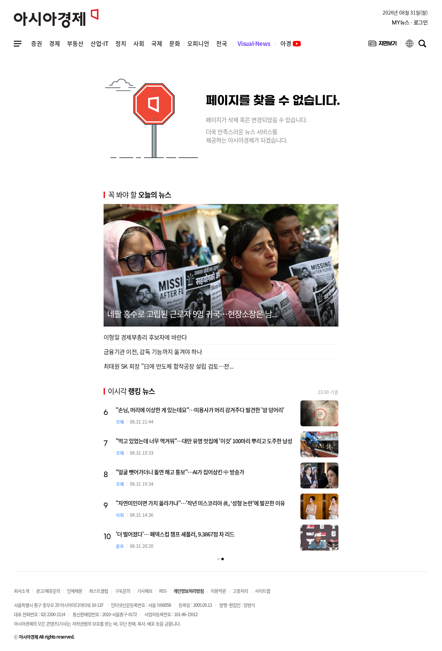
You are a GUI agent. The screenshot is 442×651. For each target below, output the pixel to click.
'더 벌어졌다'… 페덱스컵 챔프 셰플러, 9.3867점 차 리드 (175, 534)
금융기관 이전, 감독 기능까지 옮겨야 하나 (153, 351)
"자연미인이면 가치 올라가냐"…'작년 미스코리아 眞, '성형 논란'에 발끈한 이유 (200, 503)
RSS (162, 590)
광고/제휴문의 (48, 590)
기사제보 (144, 590)
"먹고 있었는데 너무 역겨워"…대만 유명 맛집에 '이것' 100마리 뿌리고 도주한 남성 (204, 441)
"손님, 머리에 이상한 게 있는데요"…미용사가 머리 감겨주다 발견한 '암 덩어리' (200, 410)
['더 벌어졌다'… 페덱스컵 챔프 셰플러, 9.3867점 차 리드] (319, 538)
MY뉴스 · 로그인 (410, 22)
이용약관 (218, 590)
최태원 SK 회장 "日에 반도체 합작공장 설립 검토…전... (168, 366)
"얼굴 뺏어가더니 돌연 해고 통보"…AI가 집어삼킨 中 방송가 (180, 472)
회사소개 (21, 590)
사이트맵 (262, 590)
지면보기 (382, 45)
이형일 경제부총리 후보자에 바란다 (145, 337)
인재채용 (74, 590)
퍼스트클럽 (98, 590)
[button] (218, 559)
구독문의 (122, 590)
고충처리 (240, 590)
